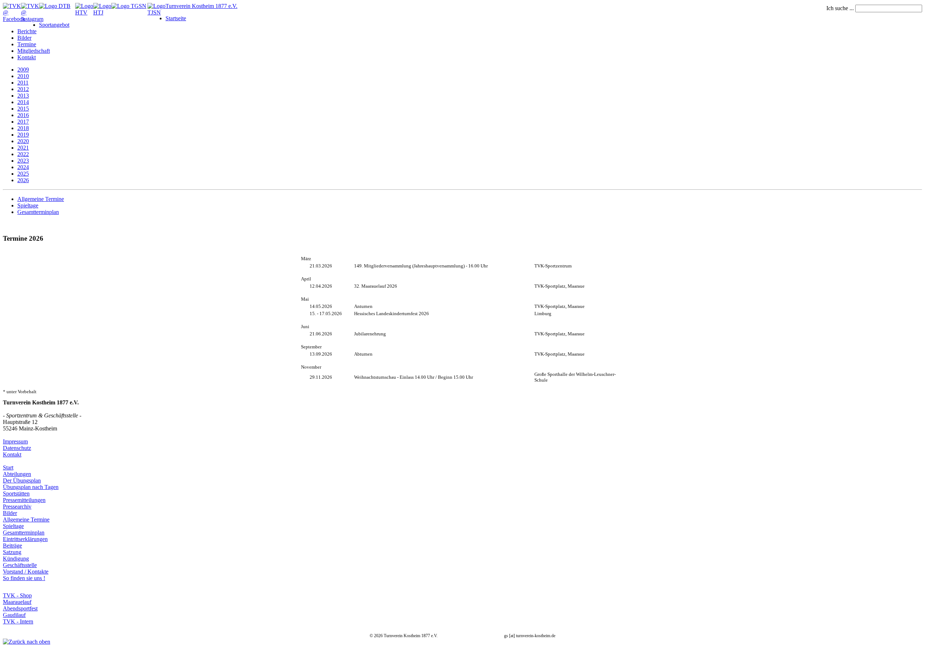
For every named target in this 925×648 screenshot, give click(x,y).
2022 (23, 154)
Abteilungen (17, 474)
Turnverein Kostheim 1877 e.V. (201, 6)
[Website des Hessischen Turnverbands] (84, 12)
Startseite (175, 18)
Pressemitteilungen (24, 500)
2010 (23, 76)
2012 (23, 89)
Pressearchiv (17, 506)
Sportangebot (54, 25)
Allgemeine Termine (40, 199)
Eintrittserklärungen (25, 539)
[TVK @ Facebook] (14, 19)
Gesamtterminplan (38, 212)
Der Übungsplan (22, 480)
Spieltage (27, 205)
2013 (23, 96)
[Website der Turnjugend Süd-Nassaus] (156, 12)
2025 (23, 174)
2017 (23, 122)
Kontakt (26, 57)
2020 (23, 141)
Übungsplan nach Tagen (31, 487)
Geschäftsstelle (20, 565)
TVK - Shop (17, 595)
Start (8, 467)
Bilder (24, 38)
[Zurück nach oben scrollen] (26, 642)
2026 (23, 180)
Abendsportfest (20, 608)
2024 (23, 167)
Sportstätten (16, 493)
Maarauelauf (17, 602)
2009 (23, 69)
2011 (23, 83)
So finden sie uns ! (24, 578)
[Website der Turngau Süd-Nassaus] (128, 6)
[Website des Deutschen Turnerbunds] (54, 6)
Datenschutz (17, 448)
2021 (23, 148)
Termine (26, 44)
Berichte (26, 31)
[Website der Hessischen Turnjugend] (102, 12)
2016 (23, 115)
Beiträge (12, 545)
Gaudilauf (14, 615)
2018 (23, 128)
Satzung (12, 552)
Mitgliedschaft (33, 51)
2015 (23, 109)
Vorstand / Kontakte (25, 571)
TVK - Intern (18, 621)
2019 (23, 135)
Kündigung (16, 558)
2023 (23, 161)
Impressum (15, 441)
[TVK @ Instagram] (32, 19)
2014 (23, 102)
